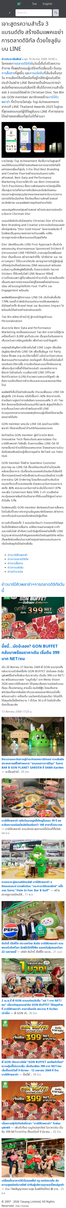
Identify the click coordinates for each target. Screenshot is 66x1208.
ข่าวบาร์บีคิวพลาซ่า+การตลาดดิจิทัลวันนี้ (33, 587)
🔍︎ (55, 13)
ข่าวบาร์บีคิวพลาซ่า (18, 555)
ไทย (34, 4)
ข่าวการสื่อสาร (15, 563)
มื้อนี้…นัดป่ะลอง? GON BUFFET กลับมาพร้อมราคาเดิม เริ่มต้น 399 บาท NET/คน (30, 652)
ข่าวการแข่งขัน (15, 567)
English (47, 4)
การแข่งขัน (37, 73)
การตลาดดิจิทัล (21, 63)
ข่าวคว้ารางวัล (15, 572)
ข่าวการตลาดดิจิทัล (18, 559)
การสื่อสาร (8, 73)
